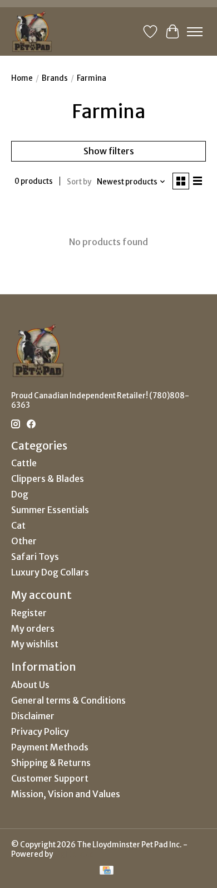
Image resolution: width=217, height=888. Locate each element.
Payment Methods (49, 747)
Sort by (79, 182)
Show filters (108, 151)
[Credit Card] (107, 871)
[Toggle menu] (195, 32)
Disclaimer (33, 715)
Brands (55, 78)
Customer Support (49, 778)
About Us (30, 684)
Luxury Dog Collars (50, 572)
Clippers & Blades (47, 478)
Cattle (24, 463)
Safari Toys (35, 556)
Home (22, 78)
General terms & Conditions (68, 700)
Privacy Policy (40, 731)
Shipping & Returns (51, 762)
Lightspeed (74, 854)
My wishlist (34, 644)
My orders (33, 628)
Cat (18, 525)
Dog (19, 494)
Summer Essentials (50, 509)
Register (29, 612)
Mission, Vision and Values (65, 793)
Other (24, 541)
